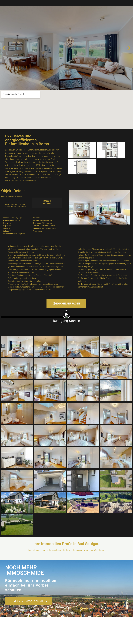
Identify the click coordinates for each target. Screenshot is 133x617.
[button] (3, 48)
